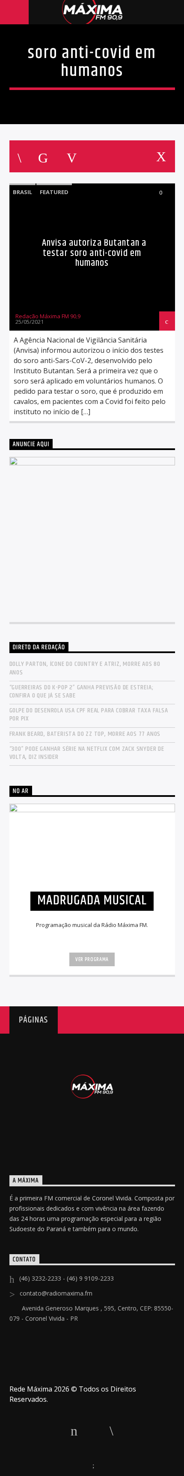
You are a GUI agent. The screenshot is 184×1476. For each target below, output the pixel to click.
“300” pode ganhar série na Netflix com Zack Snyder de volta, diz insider (86, 753)
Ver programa (92, 959)
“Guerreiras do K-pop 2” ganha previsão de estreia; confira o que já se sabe (81, 691)
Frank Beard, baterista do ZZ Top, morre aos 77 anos (85, 734)
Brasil (22, 192)
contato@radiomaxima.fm (56, 1293)
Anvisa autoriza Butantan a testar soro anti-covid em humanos (94, 252)
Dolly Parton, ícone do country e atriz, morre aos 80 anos (85, 668)
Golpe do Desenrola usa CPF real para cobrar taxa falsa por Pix (88, 714)
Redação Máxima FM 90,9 (47, 316)
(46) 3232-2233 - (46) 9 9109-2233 (66, 1278)
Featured (54, 192)
